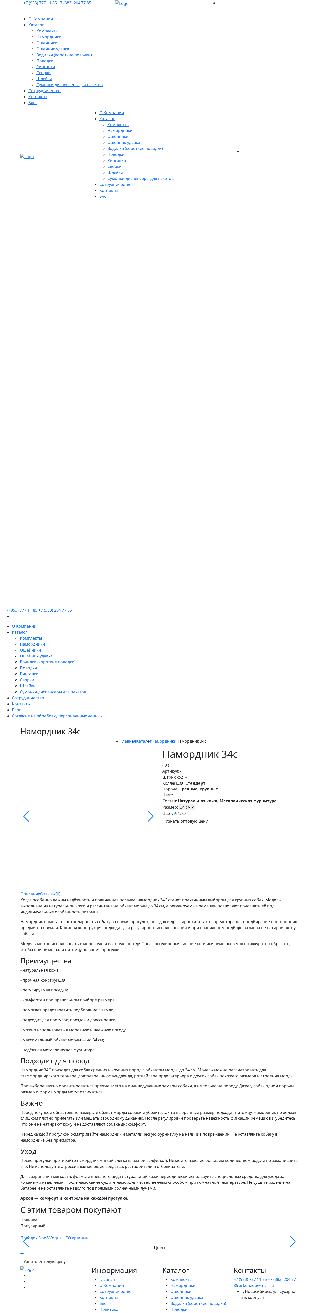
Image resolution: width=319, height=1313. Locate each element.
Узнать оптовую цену (187, 821)
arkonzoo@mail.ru (256, 1285)
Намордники (48, 37)
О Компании (40, 19)
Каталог (36, 25)
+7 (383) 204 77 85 (74, 3)
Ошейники (46, 43)
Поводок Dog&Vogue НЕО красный (54, 1238)
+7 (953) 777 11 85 (40, 3)
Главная (128, 741)
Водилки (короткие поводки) (64, 55)
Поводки (44, 61)
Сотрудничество (44, 90)
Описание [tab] (30, 894)
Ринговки (45, 66)
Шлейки (44, 78)
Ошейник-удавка (52, 49)
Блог (32, 102)
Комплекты (47, 31)
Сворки (43, 72)
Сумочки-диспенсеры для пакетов (69, 84)
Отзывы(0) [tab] (50, 894)
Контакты (37, 96)
